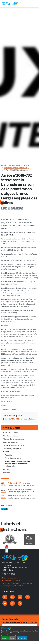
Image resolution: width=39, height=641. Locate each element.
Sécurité (26, 165)
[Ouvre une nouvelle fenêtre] (4, 597)
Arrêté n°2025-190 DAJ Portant (19, 496)
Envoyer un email (9, 578)
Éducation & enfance (10, 442)
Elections (6, 469)
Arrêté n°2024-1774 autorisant (19, 483)
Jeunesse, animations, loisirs (13, 445)
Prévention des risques (13, 458)
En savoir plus (22, 638)
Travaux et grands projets (12, 448)
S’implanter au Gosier (11, 436)
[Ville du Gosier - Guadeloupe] (15, 557)
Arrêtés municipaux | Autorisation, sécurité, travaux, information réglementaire (18, 463)
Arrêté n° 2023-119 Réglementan (20, 489)
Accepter (5, 638)
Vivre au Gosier (14, 165)
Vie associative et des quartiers (14, 439)
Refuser (12, 638)
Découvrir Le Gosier (10, 433)
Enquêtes (6, 472)
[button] (21, 209)
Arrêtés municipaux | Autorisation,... (16, 168)
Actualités (8, 455)
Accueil (3, 165)
